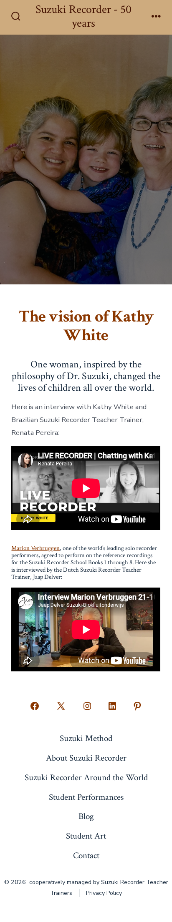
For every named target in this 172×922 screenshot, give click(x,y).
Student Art (86, 836)
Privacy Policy (104, 893)
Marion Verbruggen (35, 548)
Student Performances (86, 797)
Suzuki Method (86, 738)
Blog (86, 816)
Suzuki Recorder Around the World (86, 777)
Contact (86, 855)
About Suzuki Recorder (86, 758)
